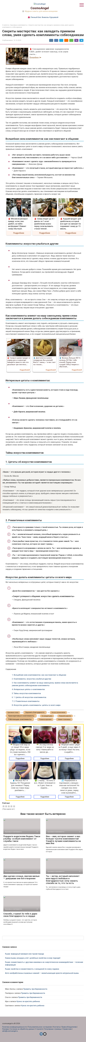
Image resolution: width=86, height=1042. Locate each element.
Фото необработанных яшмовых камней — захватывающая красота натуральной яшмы (42, 973)
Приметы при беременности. (35, 989)
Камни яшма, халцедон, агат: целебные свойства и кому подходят (32, 958)
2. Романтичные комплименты (26, 701)
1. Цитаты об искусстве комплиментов (29, 697)
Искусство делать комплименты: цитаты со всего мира (36, 705)
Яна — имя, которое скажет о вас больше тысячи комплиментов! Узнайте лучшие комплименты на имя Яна (63, 840)
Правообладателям (69, 1027)
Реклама (5, 1029)
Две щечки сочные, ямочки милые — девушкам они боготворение (21, 877)
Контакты (57, 1027)
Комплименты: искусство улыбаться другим (31, 679)
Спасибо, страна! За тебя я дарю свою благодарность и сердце (20, 914)
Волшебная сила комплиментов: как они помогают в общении (39, 675)
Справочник (67, 1029)
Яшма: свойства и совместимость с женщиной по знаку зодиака (32, 969)
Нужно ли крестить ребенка (28, 1001)
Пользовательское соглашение (40, 1027)
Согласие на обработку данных (22, 1029)
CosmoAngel (40, 8)
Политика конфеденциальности (14, 1027)
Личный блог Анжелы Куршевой (44, 17)
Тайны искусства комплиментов (26, 693)
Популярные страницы (52, 1029)
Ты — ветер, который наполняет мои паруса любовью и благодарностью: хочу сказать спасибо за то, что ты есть (63, 879)
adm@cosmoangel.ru (10, 1031)
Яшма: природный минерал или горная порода (24, 954)
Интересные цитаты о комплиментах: (28, 689)
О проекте (39, 1029)
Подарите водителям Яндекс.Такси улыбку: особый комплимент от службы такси (21, 838)
